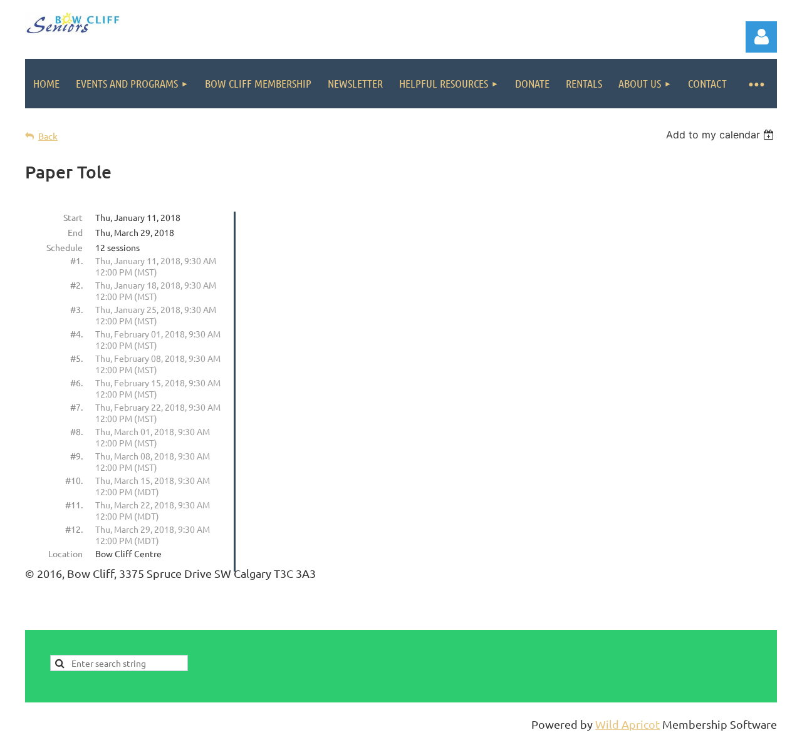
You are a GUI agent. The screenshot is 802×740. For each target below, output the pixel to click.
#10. (74, 480)
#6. (76, 382)
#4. (76, 333)
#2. (76, 284)
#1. (76, 260)
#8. (76, 431)
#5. (76, 358)
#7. (76, 407)
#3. (76, 309)
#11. (74, 504)
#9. (76, 455)
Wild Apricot (627, 724)
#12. (74, 529)
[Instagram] (768, 621)
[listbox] (721, 134)
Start (73, 217)
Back (48, 136)
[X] (712, 621)
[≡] (756, 83)
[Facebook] (683, 621)
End (75, 232)
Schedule (64, 247)
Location (65, 553)
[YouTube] (740, 621)
